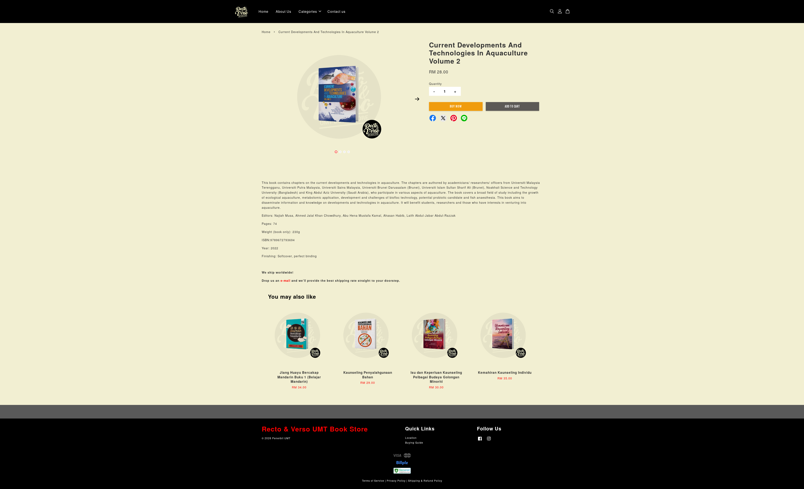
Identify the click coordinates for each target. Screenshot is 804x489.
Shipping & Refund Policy (425, 480)
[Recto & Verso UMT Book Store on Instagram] (489, 440)
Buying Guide (414, 442)
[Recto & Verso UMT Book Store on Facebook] (480, 440)
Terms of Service (373, 480)
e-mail (285, 280)
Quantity (435, 84)
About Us (283, 11)
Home (263, 11)
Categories (308, 11)
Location (411, 437)
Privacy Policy (396, 480)
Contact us (336, 11)
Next (417, 99)
